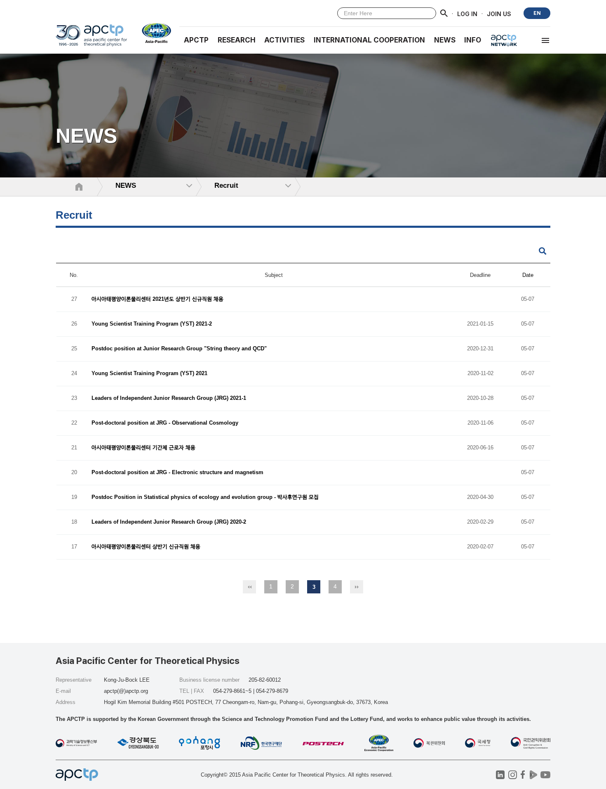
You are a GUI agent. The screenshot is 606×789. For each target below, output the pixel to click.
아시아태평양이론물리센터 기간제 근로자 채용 (143, 448)
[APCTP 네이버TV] (533, 774)
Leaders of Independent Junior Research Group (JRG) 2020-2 (169, 522)
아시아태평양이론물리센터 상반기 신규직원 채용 (146, 547)
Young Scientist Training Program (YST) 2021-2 (152, 324)
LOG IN (467, 13)
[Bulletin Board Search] (542, 251)
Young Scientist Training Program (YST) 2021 (149, 374)
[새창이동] (153, 33)
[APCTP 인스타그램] (512, 774)
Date (527, 275)
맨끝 (356, 586)
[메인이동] (91, 39)
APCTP (196, 40)
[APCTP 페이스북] (523, 774)
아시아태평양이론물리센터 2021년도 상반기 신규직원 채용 (157, 299)
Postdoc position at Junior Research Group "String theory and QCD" (179, 349)
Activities (284, 40)
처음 (249, 586)
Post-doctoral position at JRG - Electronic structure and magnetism (177, 473)
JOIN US (499, 13)
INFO (472, 40)
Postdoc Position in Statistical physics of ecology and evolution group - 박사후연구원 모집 (205, 497)
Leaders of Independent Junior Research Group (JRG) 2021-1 (169, 398)
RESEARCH (237, 40)
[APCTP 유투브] (545, 774)
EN (537, 13)
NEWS (445, 40)
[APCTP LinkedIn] (500, 774)
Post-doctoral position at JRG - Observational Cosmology (165, 423)
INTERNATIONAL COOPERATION (369, 40)
